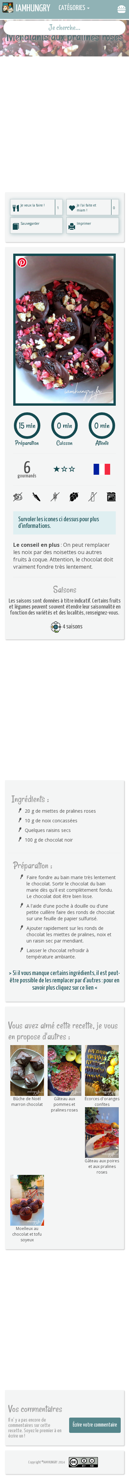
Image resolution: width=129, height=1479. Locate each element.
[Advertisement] (64, 121)
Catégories (72, 8)
